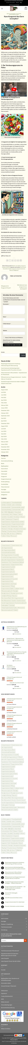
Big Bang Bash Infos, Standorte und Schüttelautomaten (10, 979)
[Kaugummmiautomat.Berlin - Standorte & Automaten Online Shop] (14, 8)
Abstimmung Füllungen (14, 4)
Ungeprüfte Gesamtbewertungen (17, 682)
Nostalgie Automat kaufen (16, 593)
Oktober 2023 (4, 452)
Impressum (4, 993)
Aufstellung (18, 504)
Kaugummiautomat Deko (16, 564)
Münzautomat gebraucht (7, 591)
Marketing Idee (14, 526)
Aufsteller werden (11, 504)
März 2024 (4, 439)
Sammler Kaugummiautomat (8, 602)
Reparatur (14, 595)
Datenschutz (4, 990)
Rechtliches (20, 531)
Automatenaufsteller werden (18, 507)
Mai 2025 (3, 418)
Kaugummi (18, 13)
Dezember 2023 (5, 447)
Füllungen (15, 514)
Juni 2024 (3, 431)
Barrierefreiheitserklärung (7, 1007)
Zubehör (16, 610)
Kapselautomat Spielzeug (18, 562)
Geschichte (4, 516)
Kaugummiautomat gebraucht (8, 571)
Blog (21, 2)
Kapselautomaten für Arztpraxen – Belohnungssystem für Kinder (10, 954)
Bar (22, 509)
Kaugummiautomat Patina (7, 581)
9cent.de (3, 458)
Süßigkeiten (15, 270)
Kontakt (3, 969)
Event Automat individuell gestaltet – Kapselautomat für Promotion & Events (15, 868)
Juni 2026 (3, 395)
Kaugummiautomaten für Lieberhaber (14, 902)
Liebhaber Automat (19, 588)
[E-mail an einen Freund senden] (15, 260)
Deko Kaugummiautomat (7, 555)
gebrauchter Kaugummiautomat (8, 559)
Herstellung (16, 516)
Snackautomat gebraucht (20, 602)
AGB (2, 999)
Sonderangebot (5, 605)
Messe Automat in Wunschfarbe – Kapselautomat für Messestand (13, 872)
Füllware (20, 514)
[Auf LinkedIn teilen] (20, 260)
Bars (3, 512)
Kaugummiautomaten (6, 524)
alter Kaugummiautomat (7, 547)
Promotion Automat (12, 531)
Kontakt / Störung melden (10, 2)
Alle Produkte (4, 918)
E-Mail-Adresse (7, 323)
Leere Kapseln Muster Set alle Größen (11, 961)
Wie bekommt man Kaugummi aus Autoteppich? (22, 286)
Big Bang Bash (4, 466)
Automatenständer (16, 509)
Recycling (4, 533)
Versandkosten (18, 633)
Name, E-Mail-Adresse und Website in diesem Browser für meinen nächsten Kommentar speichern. (13, 340)
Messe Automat (5, 487)
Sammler (14, 600)
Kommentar (6, 304)
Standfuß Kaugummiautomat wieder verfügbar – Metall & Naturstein (14, 882)
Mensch (11, 270)
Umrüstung (11, 605)
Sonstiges (3, 921)
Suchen (3, 352)
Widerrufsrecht (5, 1002)
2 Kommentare (9, 894)
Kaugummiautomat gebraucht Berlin (9, 574)
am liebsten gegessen (6, 502)
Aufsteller (4, 504)
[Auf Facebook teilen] (10, 260)
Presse (17, 2)
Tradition (3, 536)
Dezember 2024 (5, 423)
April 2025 (4, 421)
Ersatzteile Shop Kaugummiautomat (9, 557)
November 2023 (5, 449)
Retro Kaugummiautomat (17, 598)
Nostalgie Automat (6, 593)
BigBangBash (11, 512)
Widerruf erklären (5, 1028)
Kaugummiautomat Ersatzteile (8, 567)
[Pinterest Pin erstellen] (18, 260)
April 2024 (4, 436)
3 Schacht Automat (6, 545)
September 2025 (5, 415)
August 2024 (4, 426)
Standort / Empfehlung (7, 924)
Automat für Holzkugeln (11, 893)
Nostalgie (3, 489)
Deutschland (23, 267)
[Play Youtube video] (14, 89)
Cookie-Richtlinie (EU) (7, 996)
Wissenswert (13, 536)
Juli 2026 (3, 392)
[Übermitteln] (25, 940)
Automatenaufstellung (7, 461)
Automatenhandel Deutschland (8, 552)
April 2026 (4, 400)
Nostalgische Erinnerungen (19, 528)
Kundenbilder (4, 484)
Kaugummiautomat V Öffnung (8, 586)
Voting (8, 536)
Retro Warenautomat (6, 600)
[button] (2, 8)
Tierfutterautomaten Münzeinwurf (10, 950)
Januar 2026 (4, 408)
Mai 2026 (3, 397)
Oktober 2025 (4, 413)
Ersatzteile (16, 555)
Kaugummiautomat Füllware (8, 569)
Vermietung (4, 930)
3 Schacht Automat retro (16, 545)
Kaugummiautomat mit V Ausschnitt (9, 579)
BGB (6, 512)
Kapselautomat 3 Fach (6, 562)
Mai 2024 (3, 434)
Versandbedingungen (6, 1004)
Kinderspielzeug (5, 481)
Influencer (22, 516)
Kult (9, 526)
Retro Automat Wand (6, 598)
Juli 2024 (3, 428)
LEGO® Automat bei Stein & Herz (13, 897)
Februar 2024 (4, 441)
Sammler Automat (21, 600)
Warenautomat (21, 607)
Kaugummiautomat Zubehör (8, 588)
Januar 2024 (4, 444)
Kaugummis (4, 526)
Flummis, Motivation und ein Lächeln (14, 906)
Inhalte (9, 268)
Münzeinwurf (4, 528)
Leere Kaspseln (5, 958)
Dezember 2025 (5, 410)
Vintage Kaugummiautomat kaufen (9, 607)
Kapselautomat (9, 519)
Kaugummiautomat (14, 14)
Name (4, 316)
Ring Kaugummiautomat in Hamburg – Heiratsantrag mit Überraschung (15, 863)
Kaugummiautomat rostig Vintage (9, 583)
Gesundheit (13, 13)
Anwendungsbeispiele (16, 502)
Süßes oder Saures (11, 533)
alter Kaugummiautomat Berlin (8, 550)
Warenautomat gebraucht (7, 610)
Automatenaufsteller (6, 507)
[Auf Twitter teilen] (12, 260)
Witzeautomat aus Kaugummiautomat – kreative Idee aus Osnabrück (15, 877)
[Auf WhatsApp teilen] (7, 260)
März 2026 (4, 402)
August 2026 (4, 389)
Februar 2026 (4, 405)
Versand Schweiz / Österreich (8, 986)
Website (5, 330)
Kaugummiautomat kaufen (18, 524)
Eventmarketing (5, 514)
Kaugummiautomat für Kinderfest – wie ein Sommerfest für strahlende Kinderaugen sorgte (15, 888)
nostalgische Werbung (6, 595)
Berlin (8, 13)
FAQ (11, 514)
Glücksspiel (4, 474)
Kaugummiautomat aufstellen (17, 521)
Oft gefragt (4, 531)
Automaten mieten (6, 983)
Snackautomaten (5, 492)
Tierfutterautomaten (6, 927)
